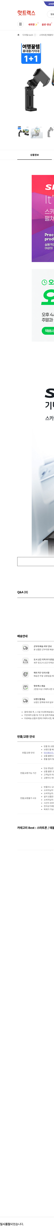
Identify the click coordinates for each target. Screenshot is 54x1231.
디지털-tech (27, 34)
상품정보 (34, 155)
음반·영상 (46, 24)
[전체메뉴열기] (20, 24)
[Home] (18, 35)
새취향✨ (32, 24)
